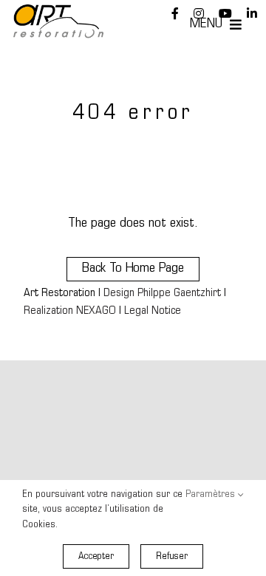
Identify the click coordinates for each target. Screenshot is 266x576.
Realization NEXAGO (70, 311)
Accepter (96, 556)
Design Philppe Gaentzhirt (162, 293)
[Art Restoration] (58, 11)
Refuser (172, 556)
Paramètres (211, 494)
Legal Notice (152, 311)
